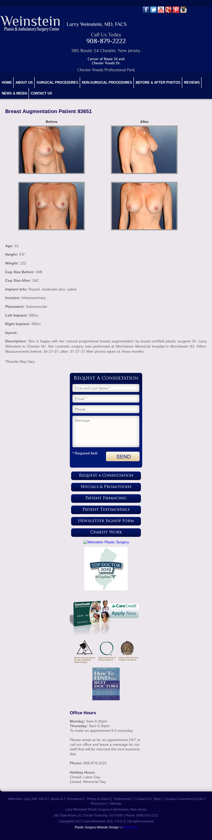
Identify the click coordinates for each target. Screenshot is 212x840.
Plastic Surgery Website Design (97, 827)
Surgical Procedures (57, 82)
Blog (157, 799)
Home (7, 82)
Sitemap (115, 803)
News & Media (14, 93)
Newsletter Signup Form (106, 521)
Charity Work (106, 533)
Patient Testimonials (106, 510)
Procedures (75, 799)
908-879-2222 (106, 40)
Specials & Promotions (106, 487)
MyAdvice (131, 827)
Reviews (192, 82)
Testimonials (122, 799)
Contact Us (41, 93)
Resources (98, 803)
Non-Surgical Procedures (107, 82)
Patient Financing (106, 498)
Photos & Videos (98, 799)
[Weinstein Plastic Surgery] (106, 542)
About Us (24, 82)
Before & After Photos (158, 82)
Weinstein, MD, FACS (63, 23)
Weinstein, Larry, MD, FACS (27, 799)
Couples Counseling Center (183, 799)
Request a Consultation (106, 476)
